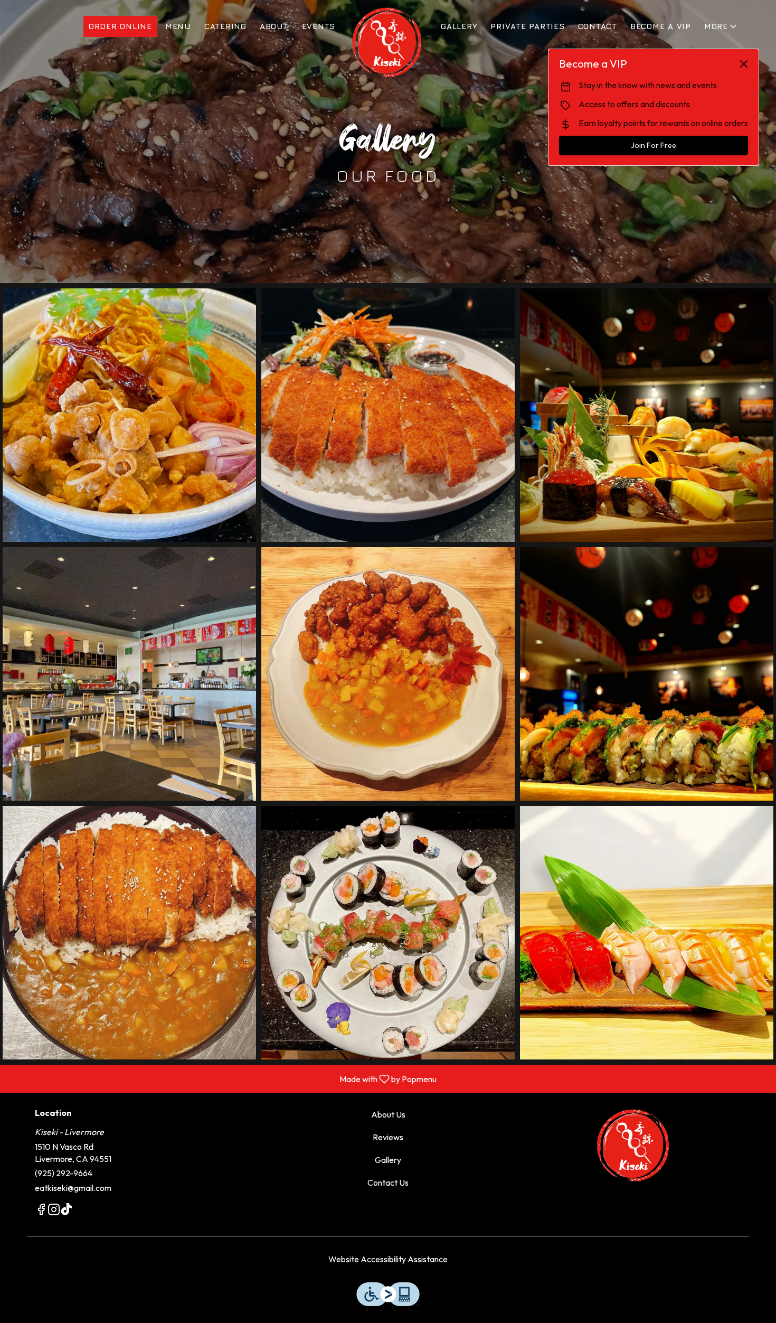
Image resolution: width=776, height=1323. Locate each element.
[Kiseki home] (388, 42)
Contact (597, 26)
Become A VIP (660, 26)
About (274, 26)
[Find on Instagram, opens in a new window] (54, 1211)
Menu (178, 26)
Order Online (120, 26)
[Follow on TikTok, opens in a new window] (66, 1211)
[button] (721, 26)
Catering (225, 26)
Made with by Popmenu (222, 1078)
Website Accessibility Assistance (388, 1259)
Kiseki (634, 1146)
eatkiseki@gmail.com (73, 1188)
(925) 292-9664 (63, 1173)
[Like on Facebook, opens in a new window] (41, 1211)
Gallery (459, 26)
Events (319, 26)
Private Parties (527, 26)
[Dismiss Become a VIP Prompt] (743, 63)
